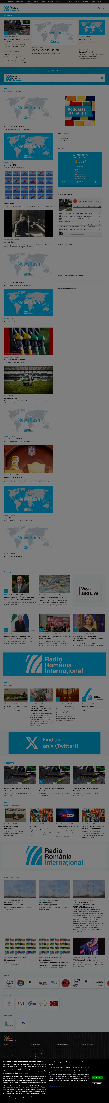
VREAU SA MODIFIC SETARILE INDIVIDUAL (96, 1082)
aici (16, 1089)
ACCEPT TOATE (97, 1077)
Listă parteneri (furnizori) (56, 1086)
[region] (54, 1081)
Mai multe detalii (23, 1073)
